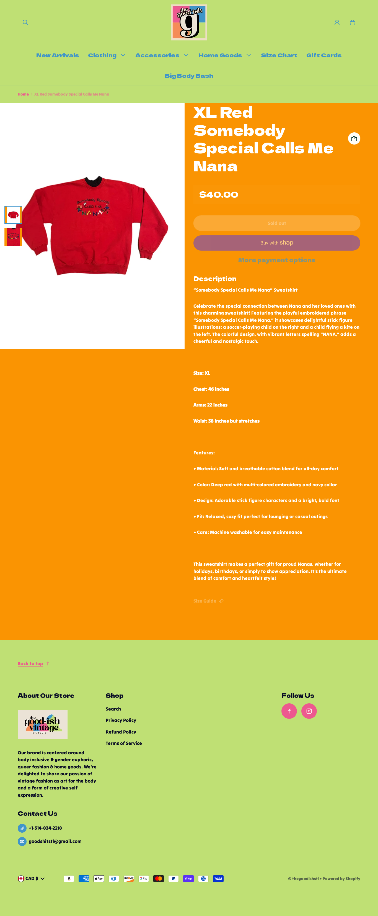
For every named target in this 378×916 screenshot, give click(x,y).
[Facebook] (289, 711)
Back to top (30, 663)
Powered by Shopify (341, 878)
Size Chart (279, 55)
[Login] (337, 22)
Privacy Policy (121, 720)
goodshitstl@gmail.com (55, 841)
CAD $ (31, 878)
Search (113, 709)
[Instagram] (309, 711)
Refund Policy (121, 732)
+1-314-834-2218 (45, 828)
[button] (25, 22)
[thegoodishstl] (189, 22)
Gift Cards (324, 55)
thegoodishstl (305, 878)
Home (23, 94)
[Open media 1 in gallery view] (13, 215)
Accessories (157, 55)
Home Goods (220, 55)
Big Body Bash (189, 75)
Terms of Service (124, 743)
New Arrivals (57, 55)
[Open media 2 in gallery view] (13, 237)
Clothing (102, 55)
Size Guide (204, 601)
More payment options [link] (276, 260)
